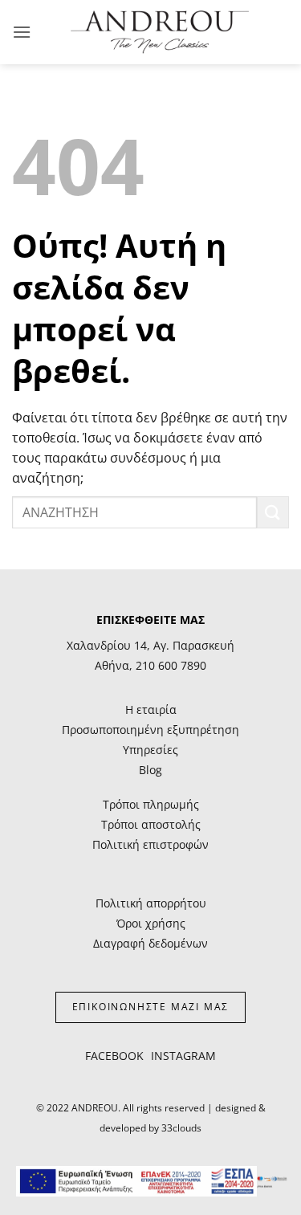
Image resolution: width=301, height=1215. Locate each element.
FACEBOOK (114, 1055)
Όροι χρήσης (150, 923)
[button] (21, 31)
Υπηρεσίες (150, 749)
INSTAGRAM (183, 1055)
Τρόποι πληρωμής (151, 804)
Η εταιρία (151, 709)
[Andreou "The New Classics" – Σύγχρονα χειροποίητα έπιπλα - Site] (159, 32)
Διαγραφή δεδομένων (150, 943)
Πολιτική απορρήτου (151, 903)
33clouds (181, 1128)
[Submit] (273, 512)
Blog (150, 769)
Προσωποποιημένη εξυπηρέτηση (150, 729)
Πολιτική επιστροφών (150, 844)
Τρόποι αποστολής (151, 824)
